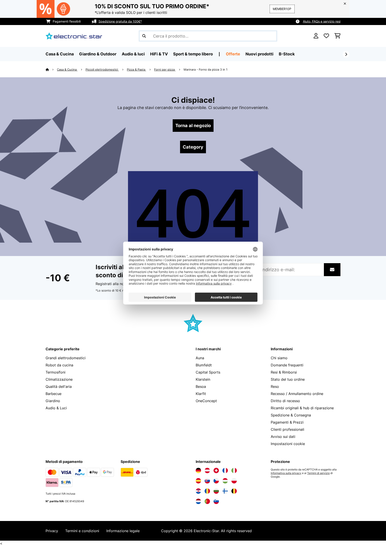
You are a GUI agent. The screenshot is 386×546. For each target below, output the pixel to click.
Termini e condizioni (82, 531)
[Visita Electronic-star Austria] (207, 470)
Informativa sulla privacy (286, 473)
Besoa (201, 386)
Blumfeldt (204, 365)
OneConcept (206, 401)
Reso (275, 386)
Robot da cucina (59, 365)
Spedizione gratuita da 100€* (120, 21)
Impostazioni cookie (288, 443)
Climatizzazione (59, 379)
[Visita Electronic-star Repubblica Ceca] (216, 480)
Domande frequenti (287, 365)
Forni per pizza (165, 69)
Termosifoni (55, 372)
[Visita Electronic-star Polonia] (234, 480)
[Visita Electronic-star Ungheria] (225, 480)
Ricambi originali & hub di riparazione (302, 408)
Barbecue (53, 393)
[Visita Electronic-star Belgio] (234, 491)
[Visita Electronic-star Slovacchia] (207, 480)
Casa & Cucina (67, 69)
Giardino (53, 401)
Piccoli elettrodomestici (102, 69)
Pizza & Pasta (136, 69)
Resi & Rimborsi (284, 372)
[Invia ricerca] (144, 36)
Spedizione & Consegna (291, 415)
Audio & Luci (56, 408)
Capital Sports (208, 372)
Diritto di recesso (285, 401)
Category (193, 147)
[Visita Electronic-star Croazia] (198, 491)
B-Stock (287, 54)
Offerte (233, 54)
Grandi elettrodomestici (66, 358)
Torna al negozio (193, 125)
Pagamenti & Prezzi (287, 422)
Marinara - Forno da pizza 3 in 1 (205, 69)
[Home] (51, 69)
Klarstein (203, 379)
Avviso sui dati (283, 436)
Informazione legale (123, 531)
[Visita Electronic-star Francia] (225, 470)
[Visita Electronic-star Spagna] (198, 480)
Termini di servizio (318, 473)
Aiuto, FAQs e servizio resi (321, 21)
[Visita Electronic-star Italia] (234, 470)
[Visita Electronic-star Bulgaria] (216, 491)
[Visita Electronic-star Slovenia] (216, 501)
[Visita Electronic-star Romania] (207, 491)
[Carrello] (337, 36)
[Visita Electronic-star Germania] (198, 470)
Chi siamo (279, 358)
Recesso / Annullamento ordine (297, 393)
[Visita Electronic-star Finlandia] (225, 491)
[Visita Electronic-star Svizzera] (216, 470)
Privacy (52, 531)
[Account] (316, 36)
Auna (200, 358)
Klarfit (201, 393)
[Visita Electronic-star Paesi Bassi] (198, 501)
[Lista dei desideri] (326, 36)
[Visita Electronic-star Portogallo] (207, 501)
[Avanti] (346, 54)
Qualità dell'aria (59, 386)
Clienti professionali (287, 429)
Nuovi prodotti (259, 54)
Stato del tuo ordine (288, 379)
